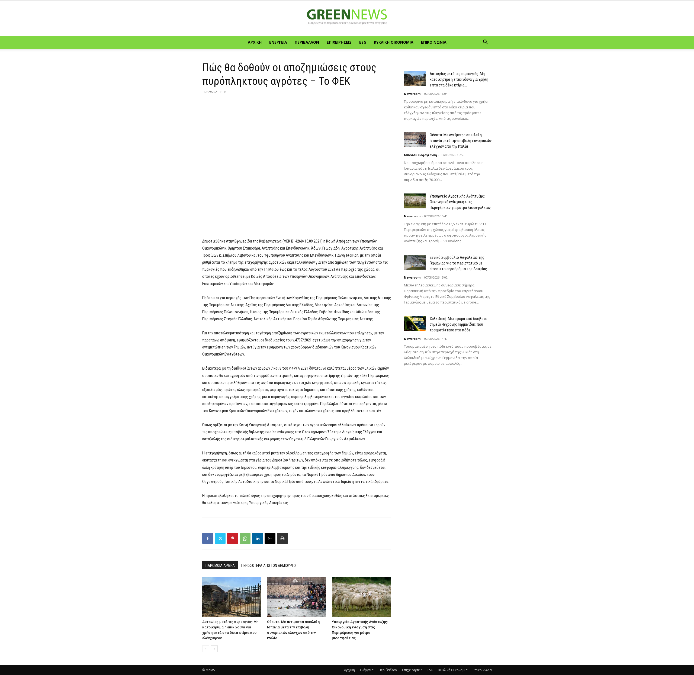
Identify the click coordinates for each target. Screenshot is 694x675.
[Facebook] (207, 538)
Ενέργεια (278, 42)
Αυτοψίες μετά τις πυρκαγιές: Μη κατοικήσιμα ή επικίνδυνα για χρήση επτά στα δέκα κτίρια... (459, 79)
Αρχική (255, 42)
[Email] (270, 538)
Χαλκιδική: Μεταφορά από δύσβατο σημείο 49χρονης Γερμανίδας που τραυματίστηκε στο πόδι (458, 324)
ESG (362, 42)
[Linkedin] (257, 538)
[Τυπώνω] (282, 538)
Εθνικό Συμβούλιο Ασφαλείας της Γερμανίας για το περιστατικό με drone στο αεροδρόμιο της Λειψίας (458, 263)
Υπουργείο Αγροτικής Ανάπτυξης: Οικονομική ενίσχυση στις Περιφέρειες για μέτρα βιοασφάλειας (460, 202)
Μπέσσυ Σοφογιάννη (420, 155)
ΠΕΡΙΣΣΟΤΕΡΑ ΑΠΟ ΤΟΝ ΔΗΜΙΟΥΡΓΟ (268, 565)
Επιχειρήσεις (339, 42)
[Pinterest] (232, 538)
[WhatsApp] (245, 538)
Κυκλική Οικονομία (393, 42)
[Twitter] (220, 538)
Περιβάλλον (307, 42)
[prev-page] (205, 648)
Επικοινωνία (433, 42)
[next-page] (214, 648)
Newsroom (412, 94)
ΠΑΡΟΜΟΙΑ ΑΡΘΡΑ (220, 565)
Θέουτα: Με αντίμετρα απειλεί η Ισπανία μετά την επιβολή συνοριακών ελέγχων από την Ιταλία (460, 141)
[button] (485, 42)
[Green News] (347, 18)
